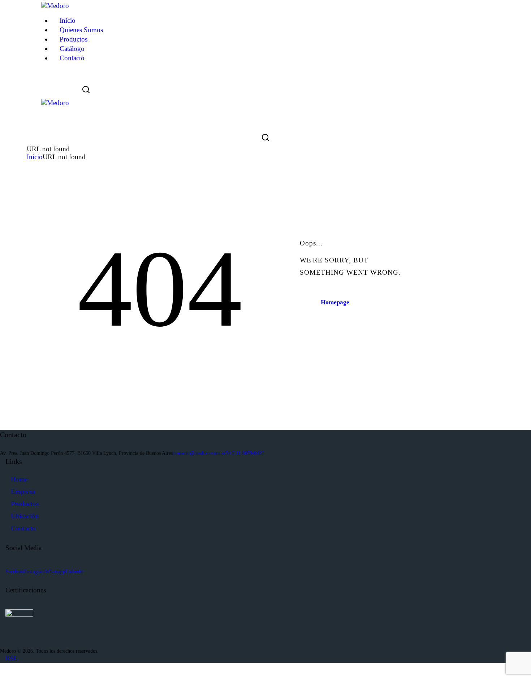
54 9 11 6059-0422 (244, 453)
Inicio (35, 157)
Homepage (335, 302)
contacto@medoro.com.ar (199, 453)
